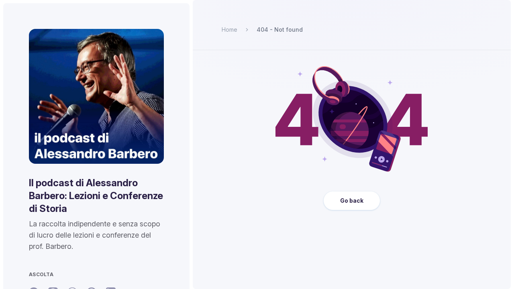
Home (229, 29)
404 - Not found (280, 29)
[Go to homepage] (96, 96)
